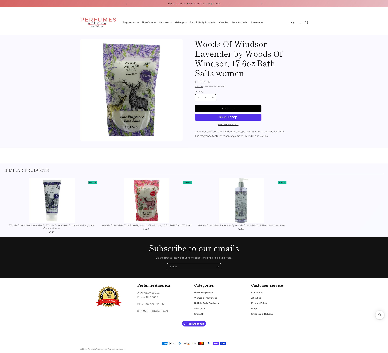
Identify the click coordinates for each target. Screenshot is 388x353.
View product (51, 203)
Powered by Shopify (116, 349)
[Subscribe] (217, 266)
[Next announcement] (261, 3)
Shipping (199, 86)
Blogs (254, 308)
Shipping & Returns (262, 313)
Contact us (257, 292)
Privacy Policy (259, 303)
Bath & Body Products (206, 303)
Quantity (199, 91)
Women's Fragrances (205, 297)
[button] (130, 22)
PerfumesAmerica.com (97, 349)
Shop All (199, 313)
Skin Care (199, 308)
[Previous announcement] (126, 3)
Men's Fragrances (204, 292)
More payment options (228, 124)
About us (256, 297)
